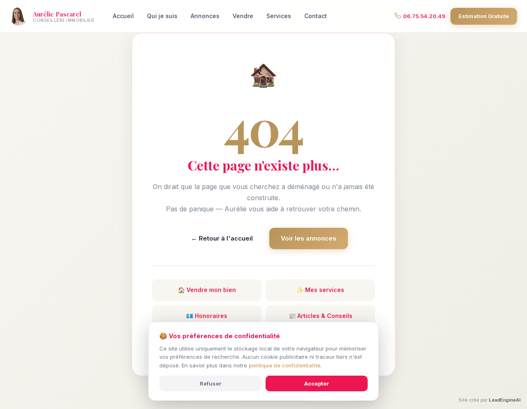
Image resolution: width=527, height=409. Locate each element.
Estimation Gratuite (484, 16)
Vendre (243, 15)
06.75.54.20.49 (424, 16)
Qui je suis (162, 15)
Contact (315, 15)
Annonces (205, 15)
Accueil (123, 15)
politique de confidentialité (284, 365)
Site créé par (489, 400)
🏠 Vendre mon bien (207, 289)
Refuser (211, 383)
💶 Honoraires (206, 315)
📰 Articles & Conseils (320, 315)
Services (278, 15)
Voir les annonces (308, 238)
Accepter (316, 383)
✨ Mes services (320, 289)
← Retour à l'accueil (222, 238)
